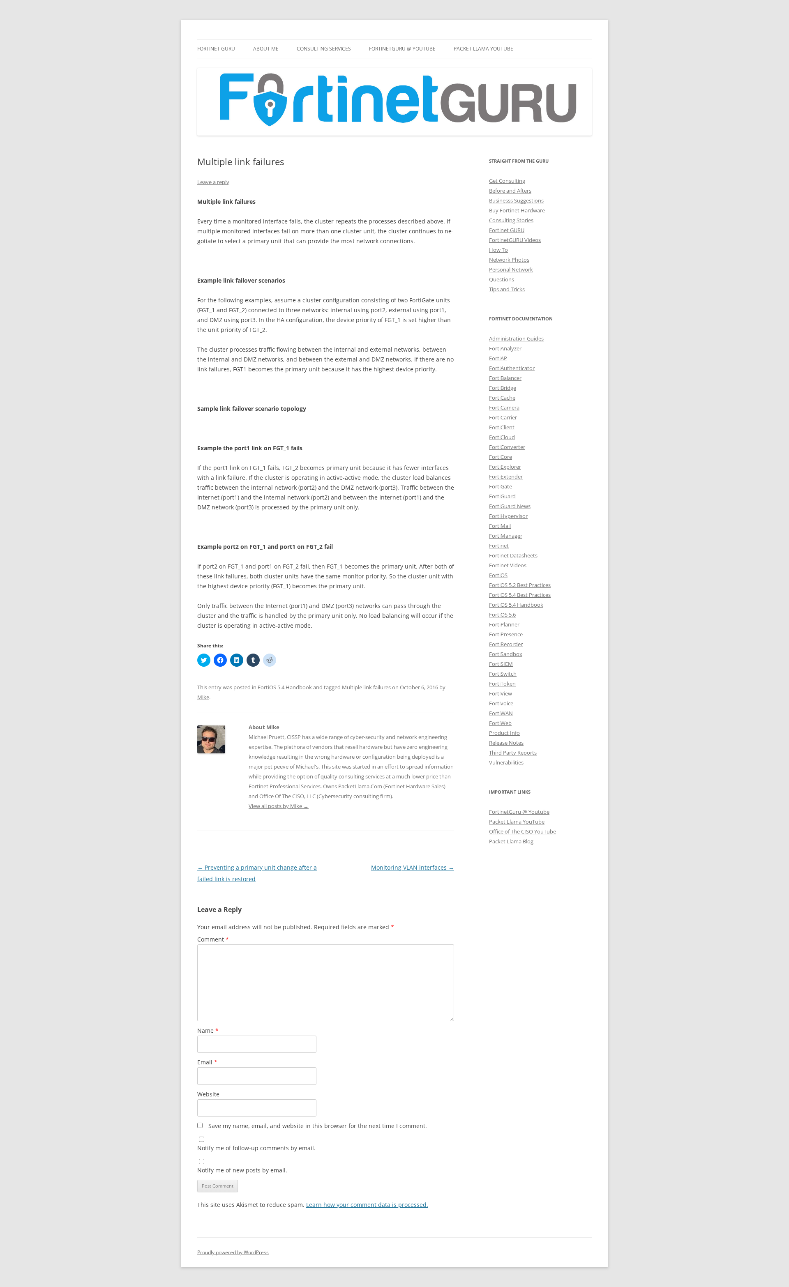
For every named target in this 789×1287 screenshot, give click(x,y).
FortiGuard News (510, 506)
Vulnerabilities (506, 762)
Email (207, 1062)
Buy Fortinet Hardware (517, 210)
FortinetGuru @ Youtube (519, 811)
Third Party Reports (513, 752)
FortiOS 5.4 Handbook (285, 687)
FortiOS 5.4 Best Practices (520, 595)
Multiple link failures (366, 687)
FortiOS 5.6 (502, 614)
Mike (203, 697)
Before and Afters (510, 190)
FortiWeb (500, 723)
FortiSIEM (501, 664)
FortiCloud (502, 437)
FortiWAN (501, 713)
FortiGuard (502, 496)
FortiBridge (502, 387)
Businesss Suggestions (516, 200)
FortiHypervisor (508, 516)
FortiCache (502, 397)
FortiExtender (506, 476)
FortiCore (500, 456)
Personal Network (511, 269)
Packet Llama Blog (511, 841)
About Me (266, 48)
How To (498, 249)
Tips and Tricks (507, 289)
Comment (213, 939)
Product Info (504, 733)
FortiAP (498, 358)
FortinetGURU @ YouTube (402, 48)
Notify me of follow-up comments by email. (256, 1148)
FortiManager (505, 535)
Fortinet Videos (507, 565)
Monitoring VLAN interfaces (412, 867)
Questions (501, 279)
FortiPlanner (504, 624)
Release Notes (506, 742)
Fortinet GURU (216, 48)
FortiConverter (507, 447)
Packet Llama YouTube (483, 48)
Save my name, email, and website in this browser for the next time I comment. (317, 1126)
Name (208, 1030)
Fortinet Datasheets (513, 555)
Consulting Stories (511, 220)
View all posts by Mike (279, 806)
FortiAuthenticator (512, 368)
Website (208, 1094)
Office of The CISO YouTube (522, 831)
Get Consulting (507, 180)
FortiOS (498, 575)
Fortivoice (501, 703)
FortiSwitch (503, 673)
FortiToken (502, 683)
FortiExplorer (505, 466)
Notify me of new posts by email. (242, 1170)
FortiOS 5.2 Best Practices (520, 585)
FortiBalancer (505, 378)
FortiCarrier (503, 417)
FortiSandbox (505, 654)
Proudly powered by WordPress (233, 1252)
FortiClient (501, 427)
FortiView (500, 693)
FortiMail (500, 526)
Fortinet (499, 545)
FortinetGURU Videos (515, 240)
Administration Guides (516, 338)
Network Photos (509, 259)
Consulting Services (324, 48)
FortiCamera (504, 407)
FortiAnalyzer (505, 348)
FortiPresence (506, 634)
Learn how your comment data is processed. (367, 1205)
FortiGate (500, 486)
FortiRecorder (506, 644)
